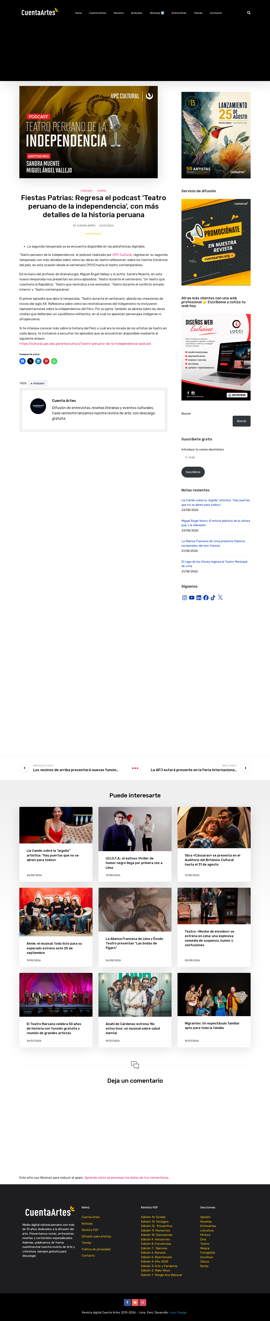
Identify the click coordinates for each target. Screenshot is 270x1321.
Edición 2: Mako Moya (156, 1270)
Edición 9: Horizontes (155, 1239)
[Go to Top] (262, 1312)
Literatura (207, 1230)
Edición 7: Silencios (155, 1248)
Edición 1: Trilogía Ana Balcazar (162, 1275)
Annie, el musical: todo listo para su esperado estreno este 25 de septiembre (54, 948)
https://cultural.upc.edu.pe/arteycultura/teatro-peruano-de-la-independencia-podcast (85, 344)
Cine (203, 1239)
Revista (119, 12)
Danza (204, 1261)
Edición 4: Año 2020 (154, 1261)
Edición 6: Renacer (154, 1252)
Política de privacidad (96, 1249)
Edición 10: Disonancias (157, 1235)
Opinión (205, 1217)
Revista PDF (90, 1230)
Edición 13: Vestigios (155, 1221)
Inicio (78, 12)
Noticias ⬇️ (157, 12)
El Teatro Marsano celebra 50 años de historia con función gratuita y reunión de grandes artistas (54, 1028)
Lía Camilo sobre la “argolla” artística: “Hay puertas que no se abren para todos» (53, 855)
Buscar (186, 413)
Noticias (87, 1223)
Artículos (136, 12)
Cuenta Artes (97, 12)
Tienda (198, 12)
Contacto (216, 12)
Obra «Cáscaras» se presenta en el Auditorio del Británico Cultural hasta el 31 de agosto (212, 860)
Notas (204, 1266)
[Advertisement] (135, 53)
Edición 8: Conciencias (156, 1244)
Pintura (205, 1235)
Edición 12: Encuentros (157, 1226)
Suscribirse (193, 472)
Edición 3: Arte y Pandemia (159, 1266)
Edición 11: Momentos (155, 1230)
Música (205, 1248)
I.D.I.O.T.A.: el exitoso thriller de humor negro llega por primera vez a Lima (134, 862)
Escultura (206, 1257)
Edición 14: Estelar (153, 1217)
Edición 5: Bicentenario (157, 1257)
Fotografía (207, 1252)
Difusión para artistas (96, 1236)
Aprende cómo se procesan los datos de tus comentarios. (126, 1178)
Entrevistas (179, 12)
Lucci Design (178, 1312)
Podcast (87, 190)
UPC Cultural (122, 255)
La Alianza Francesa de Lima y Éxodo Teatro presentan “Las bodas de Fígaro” (134, 943)
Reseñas (206, 1221)
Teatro (101, 190)
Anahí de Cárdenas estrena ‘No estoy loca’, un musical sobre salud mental (133, 1028)
